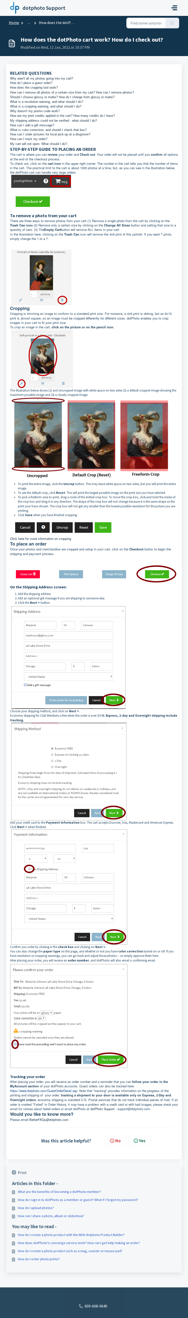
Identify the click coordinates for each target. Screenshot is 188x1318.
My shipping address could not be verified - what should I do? (53, 120)
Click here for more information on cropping (40, 538)
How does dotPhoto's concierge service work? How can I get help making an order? (79, 1243)
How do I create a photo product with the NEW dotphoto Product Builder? (71, 1235)
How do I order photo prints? (39, 1259)
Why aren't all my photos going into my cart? (41, 78)
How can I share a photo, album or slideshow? (51, 1216)
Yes (142, 1140)
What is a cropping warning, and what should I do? (45, 106)
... (29, 22)
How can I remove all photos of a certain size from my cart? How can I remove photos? (72, 92)
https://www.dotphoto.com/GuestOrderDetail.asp (43, 1090)
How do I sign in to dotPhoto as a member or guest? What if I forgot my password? (78, 1200)
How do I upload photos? (36, 1208)
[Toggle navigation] (174, 7)
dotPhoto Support (102, 1108)
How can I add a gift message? (32, 125)
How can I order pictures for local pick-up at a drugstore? (50, 134)
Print (22, 1172)
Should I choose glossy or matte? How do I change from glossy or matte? (62, 97)
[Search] (172, 23)
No (118, 1140)
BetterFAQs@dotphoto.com (49, 1119)
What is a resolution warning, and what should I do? (46, 102)
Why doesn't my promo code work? (35, 111)
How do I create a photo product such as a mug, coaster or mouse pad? (70, 1251)
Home (14, 22)
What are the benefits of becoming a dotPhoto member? (59, 1191)
